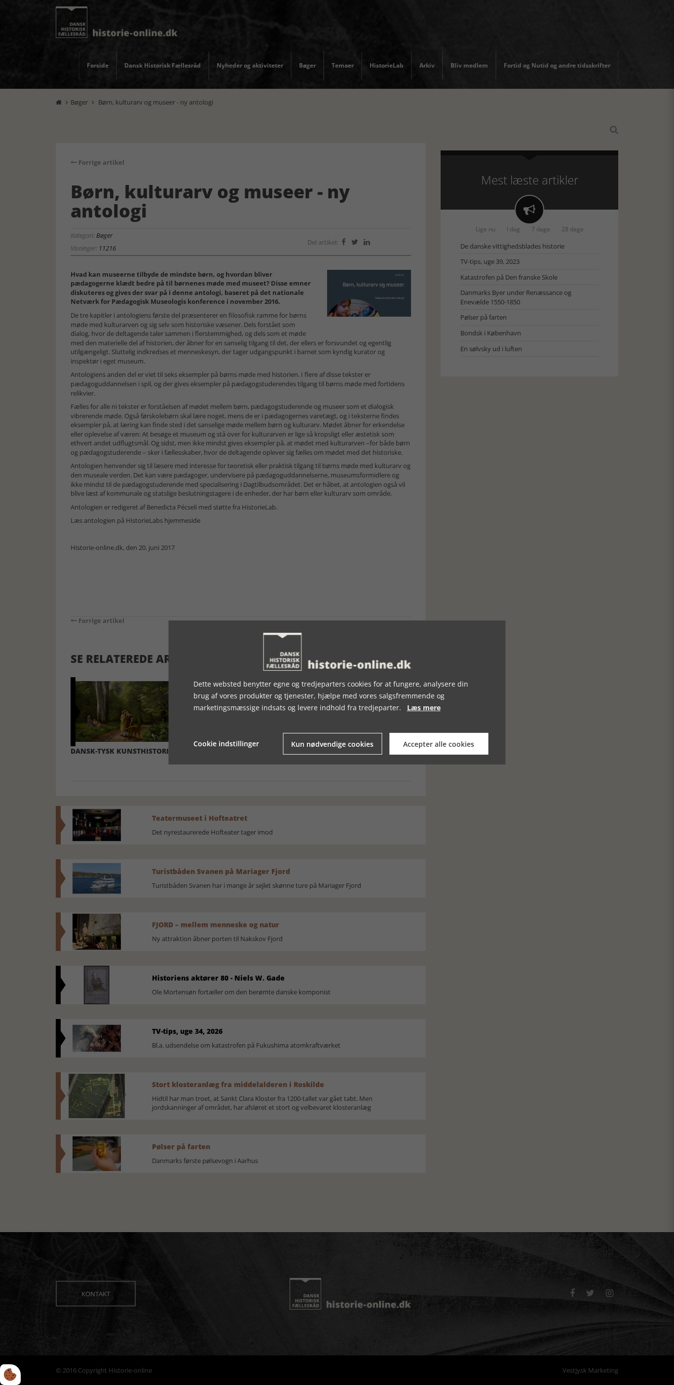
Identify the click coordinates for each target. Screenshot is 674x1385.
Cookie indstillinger (226, 743)
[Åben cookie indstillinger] (10, 1374)
